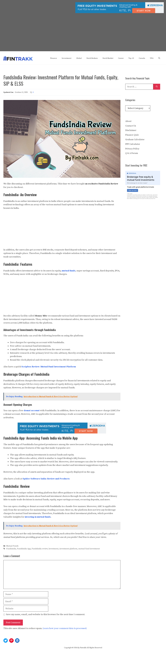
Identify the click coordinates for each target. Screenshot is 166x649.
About (128, 121)
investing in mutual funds (38, 516)
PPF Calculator (132, 144)
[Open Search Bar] (159, 58)
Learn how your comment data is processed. (65, 628)
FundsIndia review (40, 549)
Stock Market (108, 58)
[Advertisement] (83, 34)
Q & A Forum (131, 153)
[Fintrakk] (18, 58)
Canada (142, 58)
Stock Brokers (92, 58)
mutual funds (68, 270)
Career (121, 58)
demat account (32, 410)
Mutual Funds (12, 546)
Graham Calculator (134, 139)
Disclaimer (130, 130)
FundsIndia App (24, 549)
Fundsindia (11, 549)
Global (79, 58)
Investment (66, 58)
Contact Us (130, 125)
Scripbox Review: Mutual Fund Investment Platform (48, 366)
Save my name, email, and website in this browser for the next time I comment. (45, 614)
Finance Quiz (132, 135)
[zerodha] (119, 13)
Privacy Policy (132, 148)
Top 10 (131, 58)
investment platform (68, 549)
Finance (53, 58)
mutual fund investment (89, 549)
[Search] (156, 87)
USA (151, 58)
